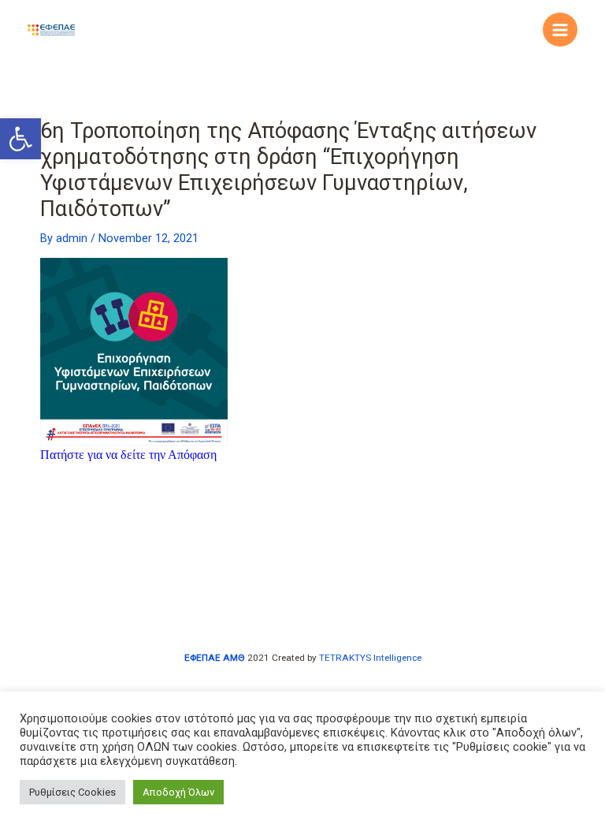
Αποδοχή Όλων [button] (178, 792)
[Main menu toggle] (560, 30)
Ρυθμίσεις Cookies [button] (72, 792)
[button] (20, 138)
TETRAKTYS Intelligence (370, 657)
